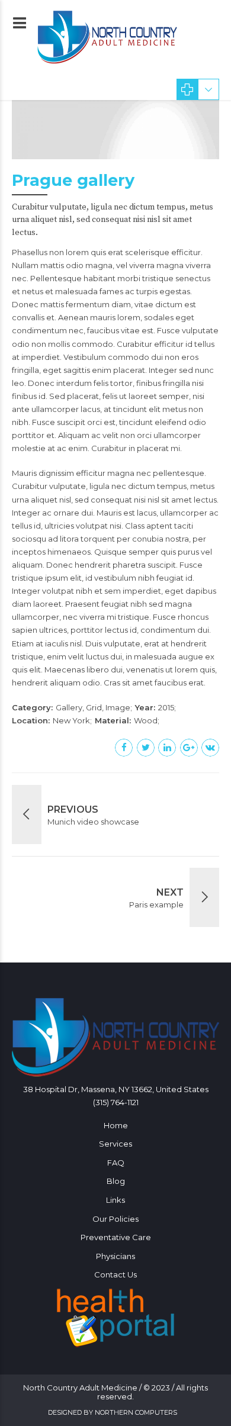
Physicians (115, 1256)
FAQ (115, 1162)
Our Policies (115, 1219)
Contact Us (115, 1274)
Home (116, 1125)
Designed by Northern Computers (112, 1412)
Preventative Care (116, 1237)
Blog (116, 1181)
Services (115, 1143)
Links (115, 1200)
